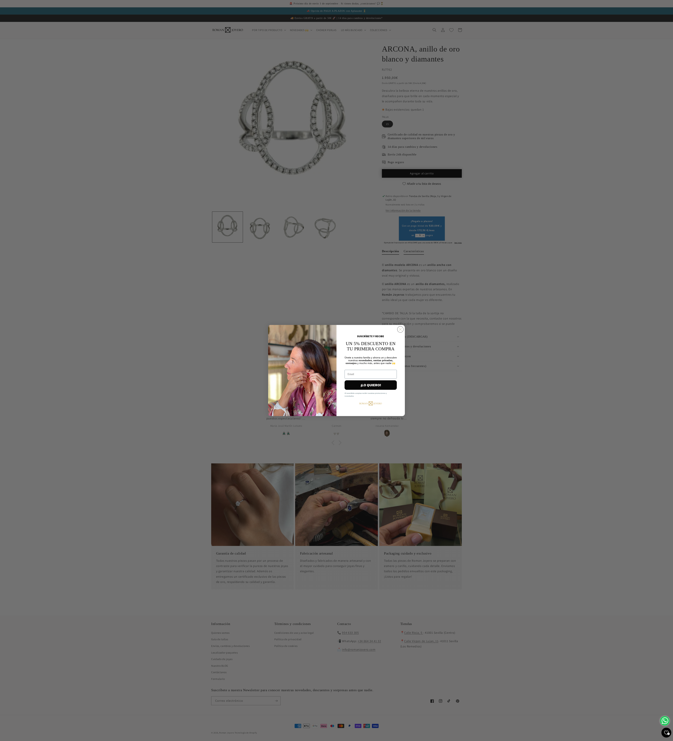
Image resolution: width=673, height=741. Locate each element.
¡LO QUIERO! (371, 385)
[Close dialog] (400, 329)
